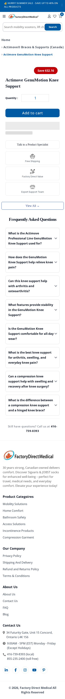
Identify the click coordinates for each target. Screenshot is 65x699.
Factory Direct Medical (36, 688)
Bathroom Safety (14, 517)
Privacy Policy (12, 556)
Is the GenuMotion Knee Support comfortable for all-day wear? (31, 334)
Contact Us (10, 601)
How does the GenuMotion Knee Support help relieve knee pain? (30, 262)
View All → (33, 205)
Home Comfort (13, 511)
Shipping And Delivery (17, 562)
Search (53, 27)
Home (5, 40)
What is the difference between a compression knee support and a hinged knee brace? (30, 405)
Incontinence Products (18, 531)
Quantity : (11, 98)
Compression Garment (18, 537)
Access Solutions (14, 524)
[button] (32, 126)
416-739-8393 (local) (20, 654)
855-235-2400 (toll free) (22, 659)
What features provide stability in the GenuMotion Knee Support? (30, 310)
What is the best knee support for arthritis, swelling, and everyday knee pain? (29, 357)
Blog (6, 614)
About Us (9, 594)
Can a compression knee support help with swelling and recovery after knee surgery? (30, 381)
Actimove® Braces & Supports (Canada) (33, 47)
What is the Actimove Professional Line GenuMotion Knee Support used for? (30, 238)
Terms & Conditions (16, 576)
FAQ (5, 608)
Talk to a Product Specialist (32, 144)
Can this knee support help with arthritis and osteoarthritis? (27, 286)
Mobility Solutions (15, 504)
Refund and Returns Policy (21, 569)
